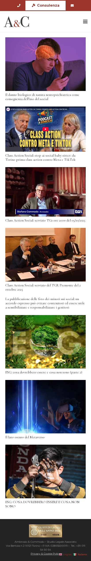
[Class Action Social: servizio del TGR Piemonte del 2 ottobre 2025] (45, 254)
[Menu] (85, 21)
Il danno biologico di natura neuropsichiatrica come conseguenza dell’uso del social (42, 97)
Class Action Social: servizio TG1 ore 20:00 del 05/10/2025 (45, 220)
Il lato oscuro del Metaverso (25, 437)
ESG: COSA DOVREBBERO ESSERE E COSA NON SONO (42, 504)
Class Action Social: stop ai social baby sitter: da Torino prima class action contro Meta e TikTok (40, 157)
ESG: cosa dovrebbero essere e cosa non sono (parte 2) (43, 372)
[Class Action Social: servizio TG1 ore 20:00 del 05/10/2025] (45, 192)
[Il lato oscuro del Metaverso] (45, 407)
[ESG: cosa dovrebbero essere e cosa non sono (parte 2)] (45, 342)
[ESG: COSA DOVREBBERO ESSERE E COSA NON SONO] (45, 471)
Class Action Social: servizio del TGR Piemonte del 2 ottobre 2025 (43, 287)
